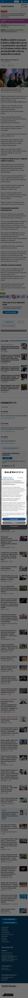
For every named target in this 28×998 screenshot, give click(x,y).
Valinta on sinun (7, 477)
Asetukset (14, 523)
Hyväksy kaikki (14, 519)
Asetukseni (20, 477)
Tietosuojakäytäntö (14, 526)
